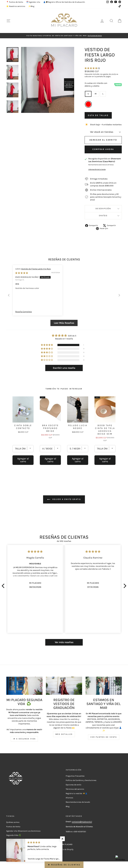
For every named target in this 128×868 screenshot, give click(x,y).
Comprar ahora (103, 149)
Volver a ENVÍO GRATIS (66, 499)
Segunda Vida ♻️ (13, 835)
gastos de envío (109, 74)
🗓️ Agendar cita (33, 2)
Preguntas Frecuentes (75, 776)
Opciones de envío (73, 785)
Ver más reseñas (64, 642)
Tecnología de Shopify (64, 849)
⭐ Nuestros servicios (15, 6)
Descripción (103, 208)
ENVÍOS (103, 215)
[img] (21, 273)
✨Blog (31, 6)
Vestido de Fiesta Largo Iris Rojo (36, 269)
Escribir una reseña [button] (64, 367)
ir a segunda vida (24, 739)
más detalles (64, 734)
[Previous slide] (8, 295)
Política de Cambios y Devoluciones (81, 780)
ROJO (88, 104)
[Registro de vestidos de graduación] (64, 686)
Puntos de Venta (13, 826)
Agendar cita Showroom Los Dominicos (23, 831)
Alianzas (69, 798)
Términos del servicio (75, 789)
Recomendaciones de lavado (78, 802)
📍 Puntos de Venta (14, 2)
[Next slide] (119, 295)
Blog (67, 806)
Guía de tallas (98, 115)
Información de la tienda (97, 169)
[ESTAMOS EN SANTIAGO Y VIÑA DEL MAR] (104, 686)
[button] (91, 68)
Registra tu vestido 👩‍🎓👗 (76, 793)
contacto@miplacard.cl (82, 821)
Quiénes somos (12, 822)
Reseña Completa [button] (23, 311)
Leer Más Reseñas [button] (64, 322)
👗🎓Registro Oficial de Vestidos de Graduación (64, 2)
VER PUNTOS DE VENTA (103, 737)
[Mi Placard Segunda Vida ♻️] (24, 686)
